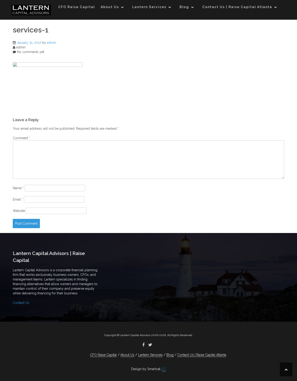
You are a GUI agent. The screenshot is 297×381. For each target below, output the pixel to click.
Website (19, 211)
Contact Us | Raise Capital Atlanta (237, 7)
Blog (184, 7)
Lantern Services (149, 7)
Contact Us (21, 303)
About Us (110, 7)
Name (18, 188)
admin (51, 42)
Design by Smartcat (146, 369)
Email (18, 199)
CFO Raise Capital (76, 7)
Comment (21, 138)
